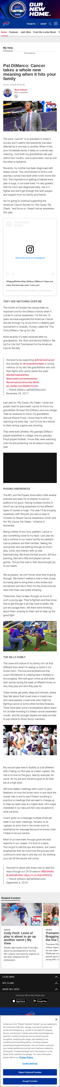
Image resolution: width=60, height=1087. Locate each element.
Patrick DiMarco (30, 290)
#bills (36, 382)
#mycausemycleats (33, 363)
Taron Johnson (20, 90)
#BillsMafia (47, 871)
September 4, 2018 (17, 882)
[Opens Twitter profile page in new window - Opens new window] (16, 96)
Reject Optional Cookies (30, 1072)
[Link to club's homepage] (6, 22)
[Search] (50, 24)
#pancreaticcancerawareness (21, 378)
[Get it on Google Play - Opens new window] (40, 1002)
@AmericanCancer (44, 359)
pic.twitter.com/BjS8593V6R (22, 385)
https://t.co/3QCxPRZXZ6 (38, 875)
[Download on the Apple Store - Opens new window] (19, 1001)
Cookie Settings (30, 1063)
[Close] (56, 1019)
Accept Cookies (30, 1081)
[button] (30, 467)
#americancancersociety (19, 382)
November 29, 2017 (17, 393)
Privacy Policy (26, 1057)
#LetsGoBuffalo (14, 875)
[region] (30, 1051)
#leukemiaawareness (17, 374)
